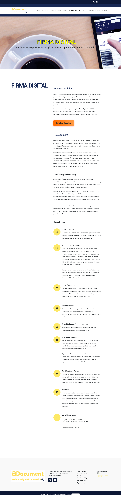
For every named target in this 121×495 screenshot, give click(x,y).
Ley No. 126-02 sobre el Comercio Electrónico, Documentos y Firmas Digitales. (75, 420)
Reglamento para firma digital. (71, 427)
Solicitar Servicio (63, 123)
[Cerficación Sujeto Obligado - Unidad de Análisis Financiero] (103, 475)
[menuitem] (38, 10)
